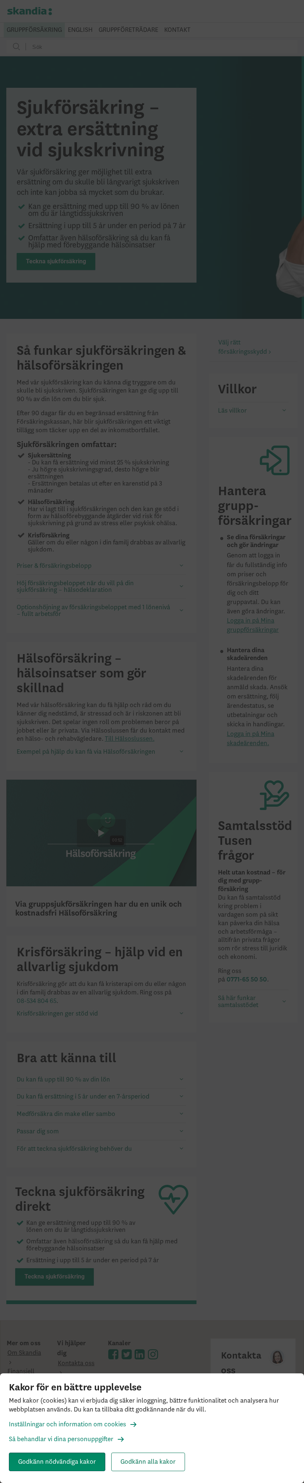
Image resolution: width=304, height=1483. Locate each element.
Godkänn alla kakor (148, 1462)
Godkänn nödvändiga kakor (57, 1462)
